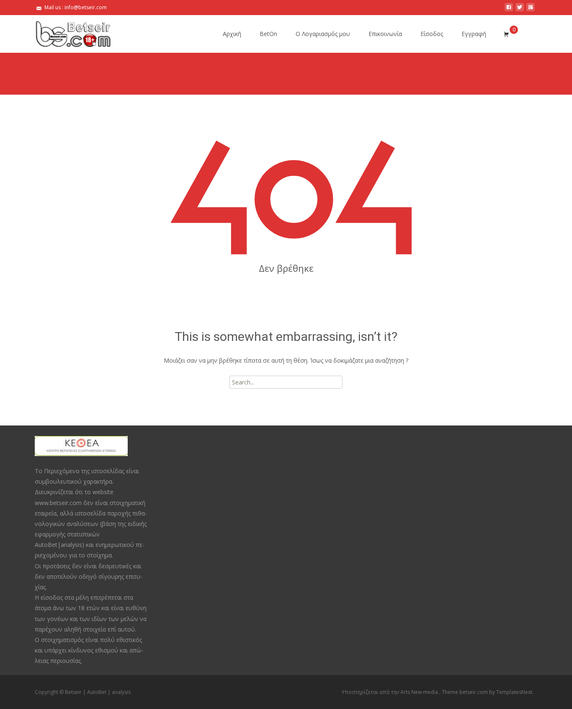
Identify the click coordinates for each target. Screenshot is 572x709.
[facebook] (509, 10)
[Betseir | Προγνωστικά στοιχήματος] (66, 32)
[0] (506, 34)
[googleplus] (530, 10)
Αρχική (232, 34)
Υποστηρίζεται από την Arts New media (390, 692)
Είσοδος (431, 34)
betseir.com (474, 692)
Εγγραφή (473, 34)
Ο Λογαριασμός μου (323, 34)
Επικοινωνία (385, 34)
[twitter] (519, 10)
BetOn (268, 34)
